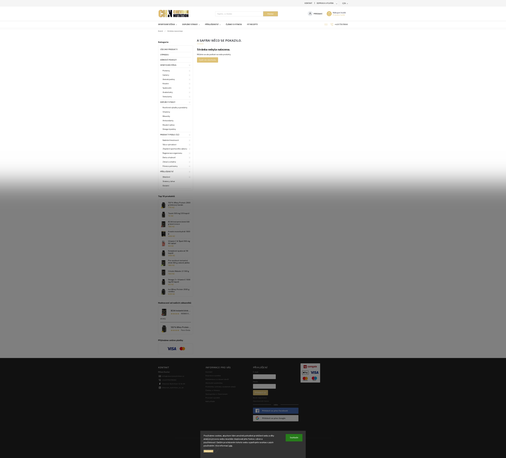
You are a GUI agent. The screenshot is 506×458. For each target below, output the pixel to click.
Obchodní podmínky (214, 383)
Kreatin (166, 83)
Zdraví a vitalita (169, 162)
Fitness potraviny (170, 166)
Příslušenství (166, 171)
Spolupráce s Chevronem (217, 394)
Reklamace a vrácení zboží (217, 379)
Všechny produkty (169, 49)
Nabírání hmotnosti (171, 140)
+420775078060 (169, 380)
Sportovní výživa (168, 65)
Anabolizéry (168, 92)
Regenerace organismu (172, 153)
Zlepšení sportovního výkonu (175, 149)
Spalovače (167, 88)
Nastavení (208, 451)
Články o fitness (213, 390)
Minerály (166, 116)
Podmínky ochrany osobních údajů (221, 387)
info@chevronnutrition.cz (173, 376)
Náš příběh (210, 401)
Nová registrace (260, 398)
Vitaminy (166, 112)
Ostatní (166, 185)
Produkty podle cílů (169, 134)
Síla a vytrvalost (169, 144)
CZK (344, 3)
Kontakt (308, 3)
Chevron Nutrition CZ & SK (173, 384)
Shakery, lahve (169, 181)
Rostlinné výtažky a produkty (175, 107)
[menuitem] (169, 24)
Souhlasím (294, 437)
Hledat (270, 14)
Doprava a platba (325, 3)
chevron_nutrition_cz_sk (173, 387)
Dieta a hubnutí (169, 157)
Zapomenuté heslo (261, 401)
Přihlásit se (260, 392)
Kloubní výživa (168, 125)
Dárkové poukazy (168, 60)
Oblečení (166, 177)
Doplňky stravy (167, 102)
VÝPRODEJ (164, 54)
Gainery (166, 75)
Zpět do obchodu (207, 60)
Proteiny (166, 70)
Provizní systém (213, 398)
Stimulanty (167, 96)
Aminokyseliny (169, 79)
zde (230, 445)
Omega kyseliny (169, 129)
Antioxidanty (168, 120)
